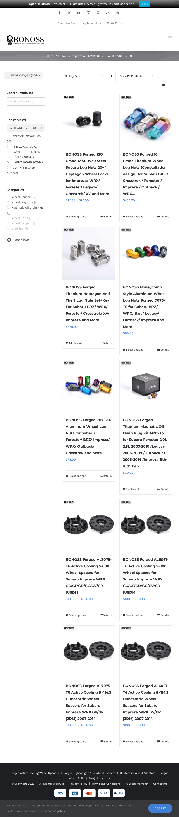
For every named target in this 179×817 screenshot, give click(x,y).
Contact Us (160, 783)
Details (107, 216)
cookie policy (56, 811)
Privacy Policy (78, 783)
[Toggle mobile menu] (170, 37)
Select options (77, 216)
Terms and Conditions (106, 783)
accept (160, 808)
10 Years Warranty (137, 783)
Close (144, 3)
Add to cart (75, 343)
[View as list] (163, 85)
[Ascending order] (111, 76)
